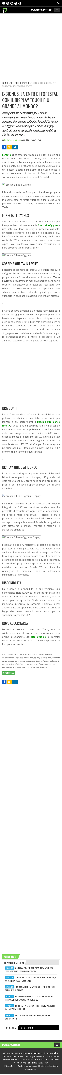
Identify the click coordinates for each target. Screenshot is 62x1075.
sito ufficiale (38, 636)
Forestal (6, 154)
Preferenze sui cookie (27, 1066)
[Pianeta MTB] (14, 1044)
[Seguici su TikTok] (3, 3)
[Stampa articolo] (15, 147)
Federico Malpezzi (12, 140)
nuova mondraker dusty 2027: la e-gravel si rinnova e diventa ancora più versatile (28, 998)
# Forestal (8, 673)
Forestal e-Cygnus (47, 225)
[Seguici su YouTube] (11, 3)
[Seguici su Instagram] (7, 3)
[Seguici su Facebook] (19, 3)
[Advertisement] (31, 47)
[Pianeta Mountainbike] (4, 9)
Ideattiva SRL (31, 1069)
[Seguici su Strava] (15, 3)
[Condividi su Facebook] (4, 147)
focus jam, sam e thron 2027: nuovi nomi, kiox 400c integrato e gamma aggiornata (29, 969)
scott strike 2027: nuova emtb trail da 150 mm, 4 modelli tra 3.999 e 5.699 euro (30, 979)
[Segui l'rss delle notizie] (9, 147)
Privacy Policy (10, 1066)
